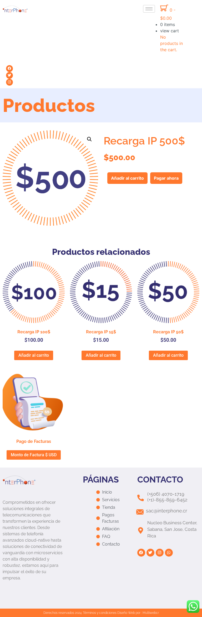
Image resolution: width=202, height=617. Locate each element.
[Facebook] (9, 68)
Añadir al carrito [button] (33, 355)
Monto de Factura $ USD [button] (34, 454)
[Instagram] (9, 82)
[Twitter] (9, 75)
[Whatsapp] (169, 553)
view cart (169, 30)
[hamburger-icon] (149, 9)
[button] (89, 139)
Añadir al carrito (127, 178)
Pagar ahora (166, 178)
